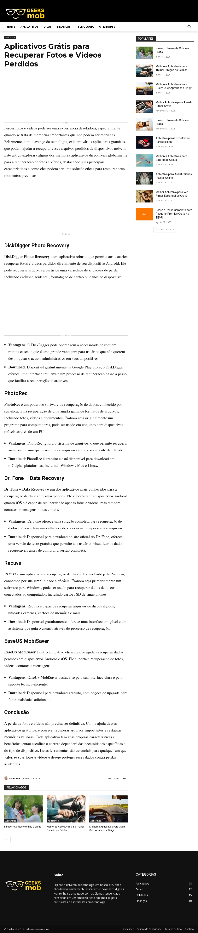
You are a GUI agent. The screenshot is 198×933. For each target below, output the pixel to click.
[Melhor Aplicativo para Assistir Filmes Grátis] (144, 106)
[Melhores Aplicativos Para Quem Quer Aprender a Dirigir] (108, 808)
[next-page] (12, 839)
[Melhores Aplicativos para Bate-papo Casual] (144, 160)
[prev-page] (6, 839)
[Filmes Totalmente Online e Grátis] (23, 808)
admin (16, 778)
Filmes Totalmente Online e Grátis (22, 826)
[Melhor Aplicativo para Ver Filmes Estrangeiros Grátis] (144, 196)
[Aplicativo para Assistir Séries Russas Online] (144, 178)
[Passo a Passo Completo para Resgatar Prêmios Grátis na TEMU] (144, 214)
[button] (189, 26)
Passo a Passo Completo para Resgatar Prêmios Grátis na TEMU (174, 213)
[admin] (6, 778)
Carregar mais (163, 229)
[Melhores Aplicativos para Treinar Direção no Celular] (66, 808)
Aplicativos (10, 37)
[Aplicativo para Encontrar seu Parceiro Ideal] (144, 142)
